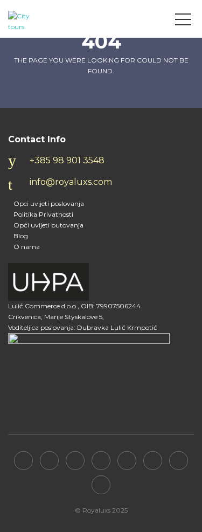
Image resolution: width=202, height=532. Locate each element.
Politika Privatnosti (43, 214)
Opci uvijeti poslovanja (48, 203)
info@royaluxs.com (71, 182)
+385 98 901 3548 (67, 160)
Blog (20, 236)
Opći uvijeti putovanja (48, 225)
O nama (26, 247)
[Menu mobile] (183, 21)
